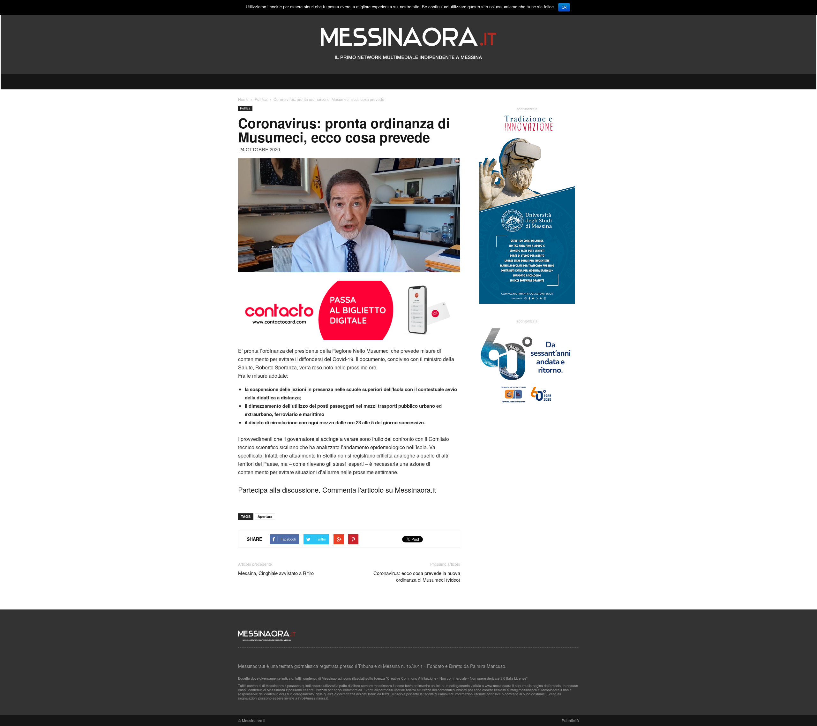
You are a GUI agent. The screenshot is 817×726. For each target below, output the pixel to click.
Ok (564, 7)
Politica (245, 108)
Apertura (265, 516)
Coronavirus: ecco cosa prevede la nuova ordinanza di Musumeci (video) (416, 576)
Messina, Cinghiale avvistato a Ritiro (276, 573)
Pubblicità (570, 720)
